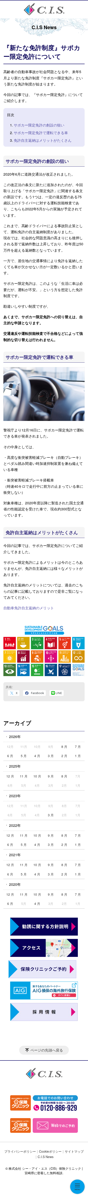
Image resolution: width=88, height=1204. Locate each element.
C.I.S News (45, 1156)
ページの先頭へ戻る (46, 1050)
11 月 (24, 776)
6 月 (10, 755)
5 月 (24, 755)
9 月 (51, 776)
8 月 (64, 746)
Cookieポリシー (50, 1151)
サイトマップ (74, 1151)
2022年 (15, 825)
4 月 (37, 755)
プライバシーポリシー (20, 1151)
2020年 (15, 884)
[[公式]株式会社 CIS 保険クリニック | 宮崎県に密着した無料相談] (44, 9)
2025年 (15, 766)
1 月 (78, 755)
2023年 (15, 795)
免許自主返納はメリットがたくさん (43, 140)
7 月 (78, 746)
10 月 (37, 776)
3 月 (51, 755)
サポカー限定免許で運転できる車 (41, 132)
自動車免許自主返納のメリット (28, 607)
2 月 (64, 755)
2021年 (15, 854)
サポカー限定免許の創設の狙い (39, 125)
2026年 (15, 736)
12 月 (10, 776)
